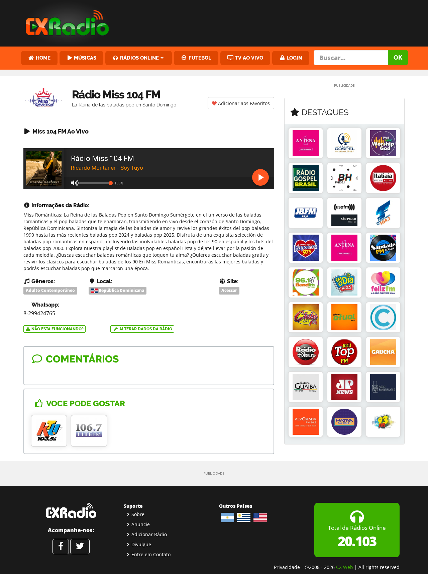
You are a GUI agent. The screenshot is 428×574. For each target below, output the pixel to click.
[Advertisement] (265, 21)
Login (293, 58)
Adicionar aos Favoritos (243, 103)
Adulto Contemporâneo (50, 290)
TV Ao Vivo (248, 58)
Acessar (229, 290)
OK (398, 57)
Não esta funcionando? (57, 329)
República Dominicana (121, 290)
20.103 (357, 541)
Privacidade (287, 567)
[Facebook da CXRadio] (60, 546)
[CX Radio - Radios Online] (71, 510)
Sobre (137, 514)
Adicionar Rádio (149, 534)
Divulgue (141, 544)
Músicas (84, 58)
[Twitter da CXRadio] (80, 546)
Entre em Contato (151, 554)
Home (42, 58)
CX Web (344, 567)
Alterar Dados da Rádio (145, 329)
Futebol (199, 58)
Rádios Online (139, 58)
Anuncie (140, 524)
